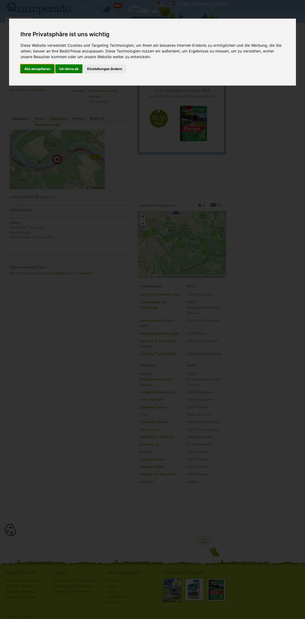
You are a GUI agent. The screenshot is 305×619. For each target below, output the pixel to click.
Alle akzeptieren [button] (37, 69)
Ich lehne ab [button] (69, 69)
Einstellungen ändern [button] (104, 69)
